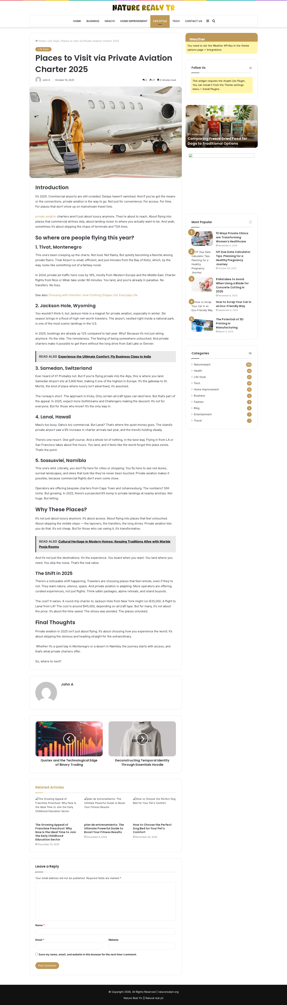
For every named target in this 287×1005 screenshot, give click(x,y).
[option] (221, 126)
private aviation (45, 216)
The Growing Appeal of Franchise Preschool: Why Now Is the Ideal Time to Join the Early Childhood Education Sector (55, 832)
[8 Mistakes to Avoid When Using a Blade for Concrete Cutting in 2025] (202, 284)
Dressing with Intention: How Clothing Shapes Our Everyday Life (93, 295)
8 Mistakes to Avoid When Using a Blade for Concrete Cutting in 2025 (232, 285)
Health (110, 21)
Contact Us (193, 21)
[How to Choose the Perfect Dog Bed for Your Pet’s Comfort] (154, 809)
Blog (196, 408)
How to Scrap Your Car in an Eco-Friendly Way (233, 304)
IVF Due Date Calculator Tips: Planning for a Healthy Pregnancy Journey (233, 258)
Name (40, 925)
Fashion (199, 401)
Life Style (160, 21)
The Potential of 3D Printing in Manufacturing (229, 323)
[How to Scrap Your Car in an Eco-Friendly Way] (202, 307)
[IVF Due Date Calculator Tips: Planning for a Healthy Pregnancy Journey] (202, 262)
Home (77, 21)
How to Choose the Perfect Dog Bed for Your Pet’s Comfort (152, 828)
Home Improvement (134, 21)
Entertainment (203, 414)
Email (39, 939)
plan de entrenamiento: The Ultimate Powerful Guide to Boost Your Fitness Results (104, 828)
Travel (198, 420)
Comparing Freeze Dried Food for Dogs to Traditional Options (217, 141)
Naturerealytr (202, 364)
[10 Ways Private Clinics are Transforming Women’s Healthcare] (202, 238)
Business (92, 21)
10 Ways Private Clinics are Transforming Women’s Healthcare (232, 237)
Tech (176, 21)
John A (67, 684)
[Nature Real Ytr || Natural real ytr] (143, 7)
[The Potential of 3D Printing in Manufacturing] (202, 324)
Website (113, 939)
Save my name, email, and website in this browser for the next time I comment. (88, 954)
